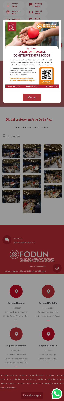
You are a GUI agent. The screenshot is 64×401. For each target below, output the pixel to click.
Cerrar (32, 97)
